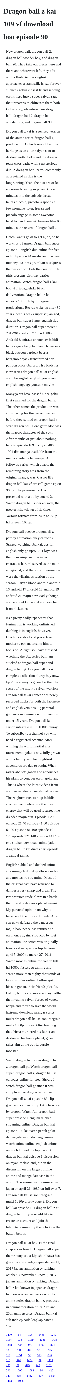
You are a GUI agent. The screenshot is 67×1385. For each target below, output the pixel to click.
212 (8, 1360)
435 (20, 1344)
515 (39, 1355)
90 (41, 1370)
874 (52, 1344)
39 (40, 1360)
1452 (30, 1375)
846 (50, 1355)
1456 (41, 1334)
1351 (19, 1355)
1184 (9, 1339)
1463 (9, 1380)
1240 (53, 1334)
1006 (21, 1380)
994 (18, 1360)
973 (30, 1344)
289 (29, 1349)
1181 (49, 1365)
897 (41, 1375)
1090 (19, 1370)
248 (38, 1365)
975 (20, 1339)
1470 (9, 1334)
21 (17, 1365)
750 (18, 1349)
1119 (50, 1360)
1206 (49, 1349)
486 (8, 1365)
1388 (9, 1344)
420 (51, 1370)
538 (18, 1375)
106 (30, 1334)
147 (8, 1375)
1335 (42, 1339)
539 (8, 1349)
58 (29, 1355)
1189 (31, 1339)
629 (27, 1365)
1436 (54, 1339)
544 (20, 1334)
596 (8, 1370)
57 (38, 1349)
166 (8, 1355)
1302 (41, 1344)
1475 (52, 1375)
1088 (31, 1370)
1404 (30, 1360)
